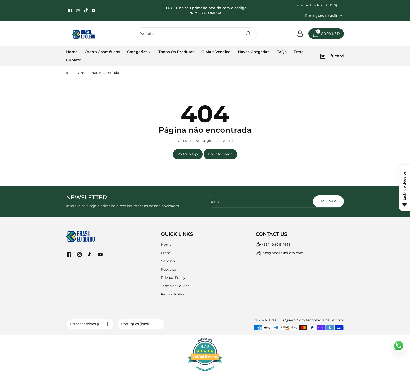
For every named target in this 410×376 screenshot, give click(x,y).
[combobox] (196, 34)
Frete (165, 253)
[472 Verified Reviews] (205, 373)
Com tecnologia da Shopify (320, 320)
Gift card (335, 56)
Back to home (220, 154)
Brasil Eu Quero (282, 320)
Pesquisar (169, 269)
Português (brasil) (136, 324)
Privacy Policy (173, 278)
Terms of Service (175, 286)
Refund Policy (173, 294)
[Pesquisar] (248, 34)
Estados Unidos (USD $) (90, 324)
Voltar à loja (187, 154)
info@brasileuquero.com (282, 253)
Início (71, 73)
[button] (326, 33)
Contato (168, 261)
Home (166, 244)
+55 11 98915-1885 (276, 244)
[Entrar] (300, 33)
